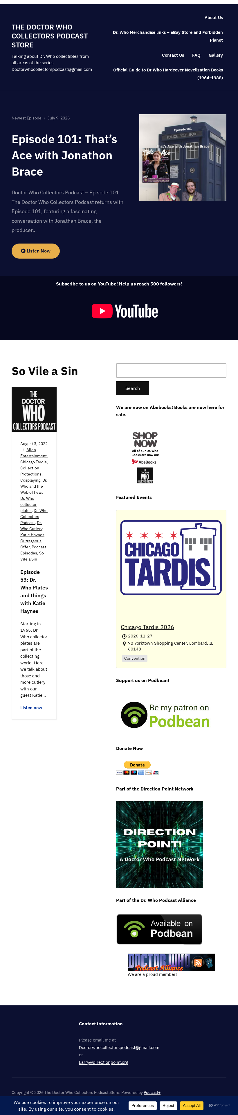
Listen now (31, 707)
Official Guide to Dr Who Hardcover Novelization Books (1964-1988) (168, 73)
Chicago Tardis (33, 462)
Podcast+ (152, 1092)
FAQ (196, 55)
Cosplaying (30, 480)
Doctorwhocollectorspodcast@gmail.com (119, 1047)
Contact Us (173, 55)
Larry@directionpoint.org (103, 1062)
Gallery (216, 55)
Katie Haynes (32, 534)
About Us (214, 17)
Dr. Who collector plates (28, 504)
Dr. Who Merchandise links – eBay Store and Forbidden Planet (168, 36)
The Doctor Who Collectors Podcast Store (50, 35)
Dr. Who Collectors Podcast (34, 516)
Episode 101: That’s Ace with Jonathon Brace (64, 155)
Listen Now (38, 251)
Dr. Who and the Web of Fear (33, 486)
